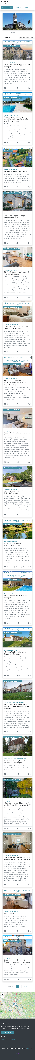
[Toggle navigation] (32, 2)
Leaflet (33, 1017)
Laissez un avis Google (8, 1039)
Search (5, 33)
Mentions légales (20, 1050)
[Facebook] (16, 1053)
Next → (24, 986)
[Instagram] (19, 1053)
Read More (17, 23)
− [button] (2, 997)
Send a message (7, 1032)
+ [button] (2, 994)
